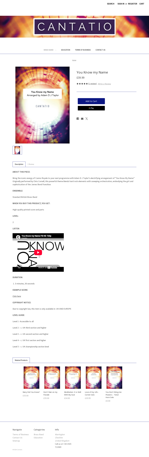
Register (132, 3)
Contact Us (100, 50)
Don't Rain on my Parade (50, 393)
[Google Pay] (91, 108)
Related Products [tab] (21, 360)
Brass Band (49, 50)
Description (19, 164)
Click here (17, 296)
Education (65, 50)
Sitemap (16, 440)
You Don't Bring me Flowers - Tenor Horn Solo (114, 394)
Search (110, 3)
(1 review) (92, 83)
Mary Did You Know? (31, 392)
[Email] (82, 119)
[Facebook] (78, 119)
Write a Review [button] (104, 83)
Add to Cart (31, 380)
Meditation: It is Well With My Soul (72, 393)
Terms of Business (83, 50)
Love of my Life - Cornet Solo (92, 393)
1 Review (31, 164)
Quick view (31, 375)
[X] (86, 119)
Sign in (121, 3)
